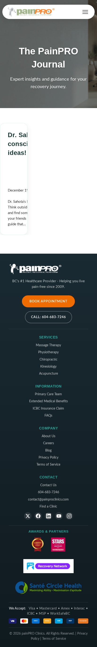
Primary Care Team (48, 394)
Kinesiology (48, 366)
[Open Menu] (85, 12)
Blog (48, 450)
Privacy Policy (48, 457)
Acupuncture (48, 373)
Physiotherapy (48, 352)
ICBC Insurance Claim (48, 408)
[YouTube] (59, 516)
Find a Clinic (48, 506)
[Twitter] (28, 516)
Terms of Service (48, 464)
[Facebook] (38, 516)
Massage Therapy (48, 345)
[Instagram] (69, 516)
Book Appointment (48, 301)
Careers (48, 443)
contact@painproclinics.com (48, 499)
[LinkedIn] (48, 516)
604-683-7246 (48, 492)
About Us (48, 436)
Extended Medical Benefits (48, 401)
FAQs (48, 415)
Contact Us (48, 485)
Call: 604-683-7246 (48, 317)
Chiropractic (48, 359)
